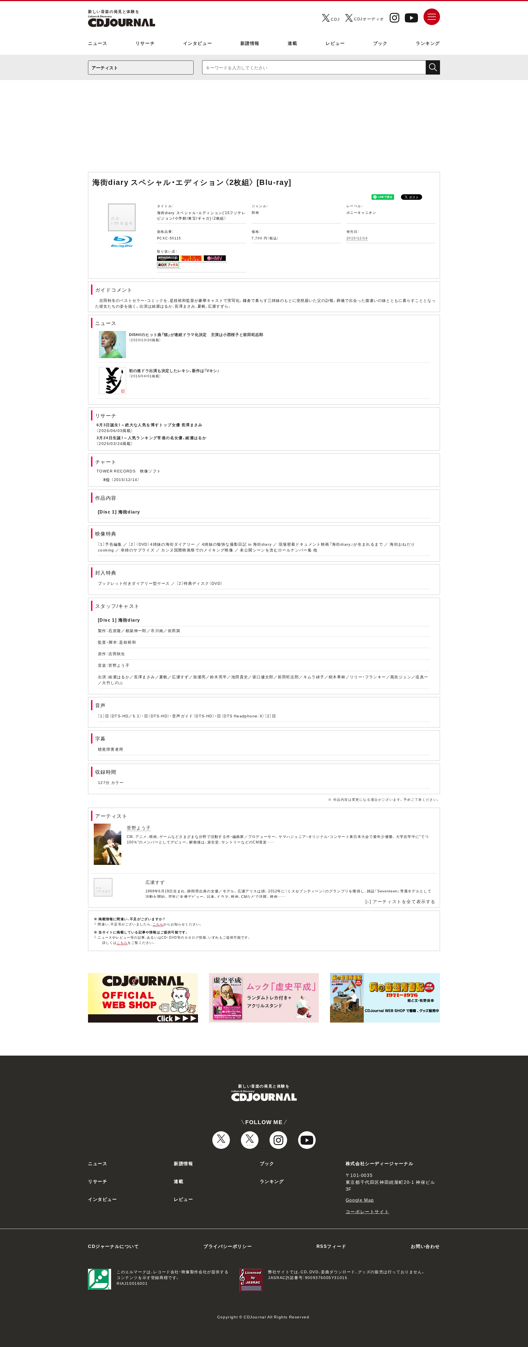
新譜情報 (250, 43)
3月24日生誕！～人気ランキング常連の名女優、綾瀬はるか (152, 437)
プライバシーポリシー (228, 1246)
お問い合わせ (425, 1246)
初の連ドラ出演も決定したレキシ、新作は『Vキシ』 (174, 370)
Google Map (360, 1199)
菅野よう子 (139, 827)
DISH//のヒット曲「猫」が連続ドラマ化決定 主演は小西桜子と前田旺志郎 (196, 334)
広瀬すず (155, 882)
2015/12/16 (357, 238)
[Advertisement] (264, 128)
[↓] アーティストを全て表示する (400, 901)
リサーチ (145, 43)
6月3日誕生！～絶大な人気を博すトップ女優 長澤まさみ (150, 424)
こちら (158, 924)
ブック (380, 43)
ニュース (97, 43)
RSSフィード (331, 1246)
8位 (106, 479)
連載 (292, 43)
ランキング (428, 43)
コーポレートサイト (367, 1211)
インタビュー (197, 43)
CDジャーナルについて (113, 1246)
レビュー (335, 43)
